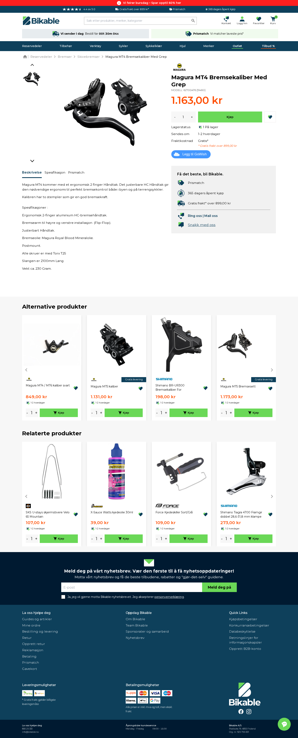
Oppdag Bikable (139, 613)
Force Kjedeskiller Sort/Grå (174, 512)
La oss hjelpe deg (36, 613)
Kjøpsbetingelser (243, 619)
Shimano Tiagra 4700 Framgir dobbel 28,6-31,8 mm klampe (241, 514)
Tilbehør (65, 46)
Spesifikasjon (55, 172)
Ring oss (195, 216)
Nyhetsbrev (135, 638)
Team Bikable (137, 625)
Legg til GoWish (194, 154)
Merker (208, 46)
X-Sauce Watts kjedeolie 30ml (112, 512)
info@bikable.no (30, 732)
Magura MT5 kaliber (104, 386)
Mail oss (211, 216)
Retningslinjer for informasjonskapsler (245, 640)
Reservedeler (32, 46)
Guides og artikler (37, 619)
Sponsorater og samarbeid (147, 631)
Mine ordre (31, 625)
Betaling (29, 656)
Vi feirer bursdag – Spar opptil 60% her (152, 3)
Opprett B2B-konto (245, 649)
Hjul (182, 46)
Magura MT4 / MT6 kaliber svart (48, 385)
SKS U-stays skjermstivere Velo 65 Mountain (48, 514)
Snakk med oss (201, 225)
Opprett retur (33, 644)
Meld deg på (219, 587)
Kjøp (230, 117)
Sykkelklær (154, 46)
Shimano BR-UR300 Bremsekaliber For (169, 388)
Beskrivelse (32, 172)
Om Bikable (135, 619)
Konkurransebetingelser (249, 625)
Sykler (123, 46)
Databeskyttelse (242, 631)
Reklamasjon (32, 650)
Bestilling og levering (40, 631)
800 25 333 (27, 728)
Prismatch (76, 172)
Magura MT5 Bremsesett (238, 386)
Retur (27, 638)
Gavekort (29, 669)
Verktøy (95, 46)
